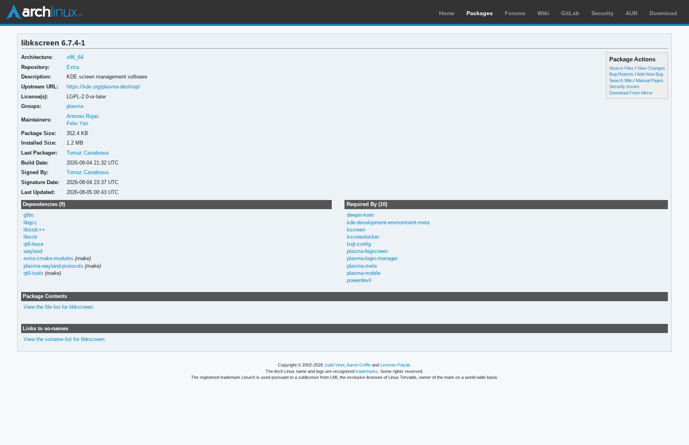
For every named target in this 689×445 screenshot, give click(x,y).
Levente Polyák (395, 365)
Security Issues (624, 86)
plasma (75, 106)
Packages (480, 13)
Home (447, 13)
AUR (632, 13)
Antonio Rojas (83, 116)
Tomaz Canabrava (87, 153)
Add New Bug (650, 74)
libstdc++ (34, 230)
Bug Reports (621, 74)
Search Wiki (620, 80)
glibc (29, 215)
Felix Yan (77, 123)
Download (663, 13)
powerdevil (359, 280)
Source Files (621, 68)
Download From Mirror (631, 92)
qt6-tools (33, 273)
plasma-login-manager (372, 258)
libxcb (30, 237)
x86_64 (75, 57)
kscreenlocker (363, 237)
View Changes (651, 68)
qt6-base (33, 244)
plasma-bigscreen (367, 251)
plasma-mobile (363, 273)
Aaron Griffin (358, 365)
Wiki (543, 13)
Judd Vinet (334, 365)
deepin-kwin (360, 215)
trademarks (367, 371)
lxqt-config (359, 244)
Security (602, 13)
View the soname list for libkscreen (64, 339)
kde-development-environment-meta (388, 222)
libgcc (30, 222)
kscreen (356, 230)
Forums (515, 13)
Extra (73, 67)
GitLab (570, 13)
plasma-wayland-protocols (53, 266)
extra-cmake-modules (48, 258)
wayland (33, 251)
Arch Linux (44, 12)
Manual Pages (649, 80)
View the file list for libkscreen (58, 307)
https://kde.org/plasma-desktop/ (103, 87)
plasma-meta (362, 266)
